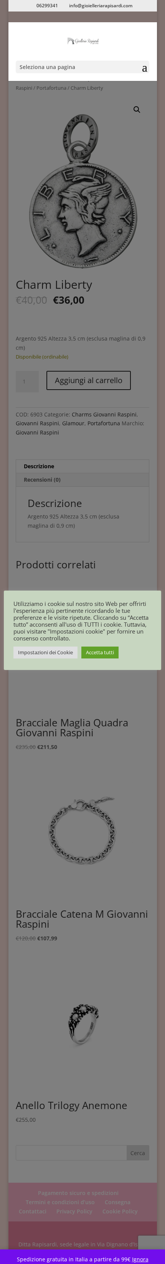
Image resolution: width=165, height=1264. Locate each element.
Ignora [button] (140, 1259)
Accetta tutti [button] (100, 652)
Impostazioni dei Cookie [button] (45, 652)
